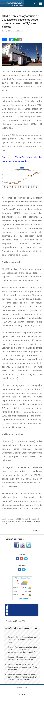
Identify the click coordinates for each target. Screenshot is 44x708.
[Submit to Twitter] (28, 547)
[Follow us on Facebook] (19, 569)
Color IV (24, 694)
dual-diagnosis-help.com (33, 623)
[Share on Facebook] (17, 558)
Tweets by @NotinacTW (15, 621)
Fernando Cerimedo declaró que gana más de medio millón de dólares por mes (22, 639)
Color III (22, 694)
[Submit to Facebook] (16, 547)
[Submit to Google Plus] (22, 547)
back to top (37, 530)
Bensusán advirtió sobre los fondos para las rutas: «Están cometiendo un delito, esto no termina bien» (22, 677)
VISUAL (25, 687)
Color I (19, 694)
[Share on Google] (21, 558)
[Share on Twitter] (26, 558)
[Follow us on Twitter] (24, 569)
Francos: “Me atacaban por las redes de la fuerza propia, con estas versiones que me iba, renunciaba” (22, 649)
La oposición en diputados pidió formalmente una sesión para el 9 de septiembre (22, 667)
